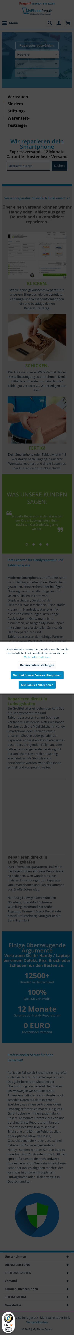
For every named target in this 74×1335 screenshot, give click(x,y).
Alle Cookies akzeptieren (37, 685)
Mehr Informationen (37, 657)
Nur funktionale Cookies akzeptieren (37, 675)
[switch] (8, 1329)
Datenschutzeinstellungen (37, 665)
